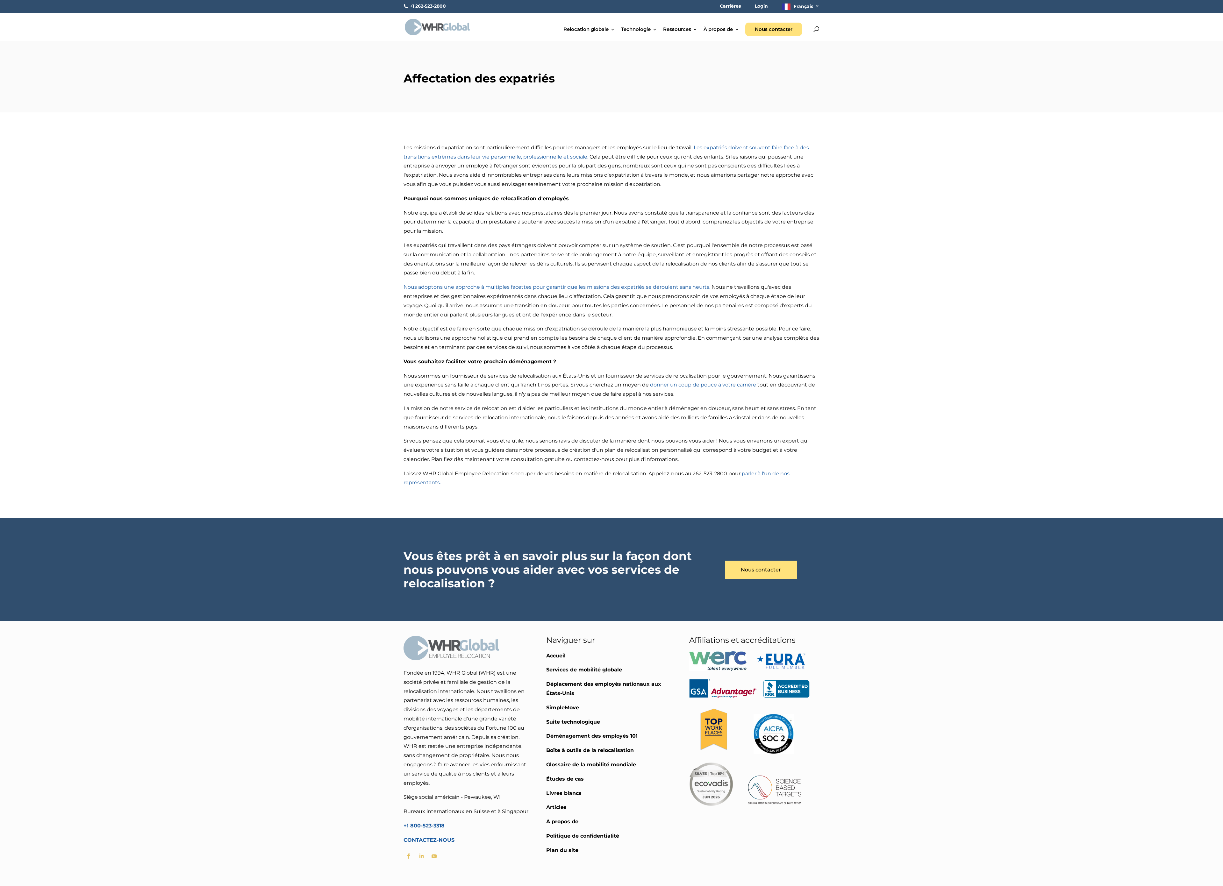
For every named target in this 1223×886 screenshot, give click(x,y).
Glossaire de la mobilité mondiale (591, 765)
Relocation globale (586, 29)
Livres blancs (564, 793)
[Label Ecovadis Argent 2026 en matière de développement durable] (711, 804)
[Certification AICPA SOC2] (774, 752)
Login (761, 6)
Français (803, 6)
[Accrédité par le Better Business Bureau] (786, 696)
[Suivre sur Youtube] (434, 856)
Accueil (556, 656)
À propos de (718, 29)
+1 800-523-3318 (424, 826)
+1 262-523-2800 (427, 6)
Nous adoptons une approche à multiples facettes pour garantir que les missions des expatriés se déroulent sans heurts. (557, 287)
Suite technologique (573, 722)
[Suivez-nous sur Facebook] (409, 856)
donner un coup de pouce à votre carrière (703, 385)
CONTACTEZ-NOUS (429, 840)
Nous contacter (773, 29)
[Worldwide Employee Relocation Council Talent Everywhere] (719, 669)
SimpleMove (562, 708)
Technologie (636, 29)
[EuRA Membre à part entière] (781, 669)
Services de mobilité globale (584, 670)
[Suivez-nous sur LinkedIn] (421, 856)
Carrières (730, 6)
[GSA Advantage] (723, 696)
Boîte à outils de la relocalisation (590, 750)
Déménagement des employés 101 (592, 736)
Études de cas (565, 779)
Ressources (677, 29)
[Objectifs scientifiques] (774, 804)
